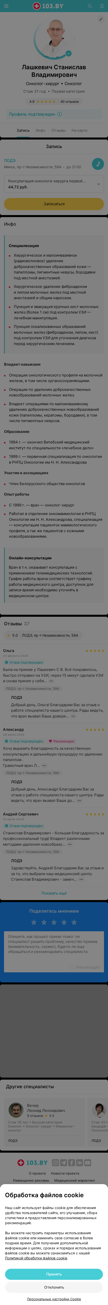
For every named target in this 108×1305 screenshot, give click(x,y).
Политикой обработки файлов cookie (36, 1258)
